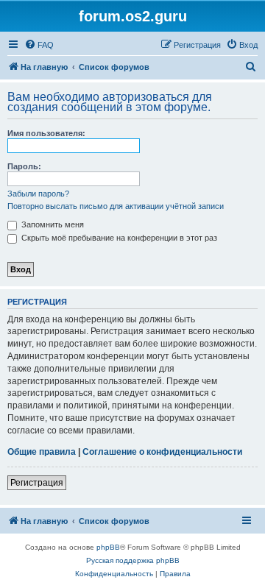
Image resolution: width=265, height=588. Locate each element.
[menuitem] (39, 45)
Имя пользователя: (46, 133)
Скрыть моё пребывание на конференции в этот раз (118, 237)
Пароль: (24, 166)
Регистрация (36, 483)
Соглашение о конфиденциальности (162, 452)
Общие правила (41, 452)
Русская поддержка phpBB (133, 560)
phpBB (108, 547)
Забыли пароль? (38, 193)
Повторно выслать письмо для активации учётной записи (115, 206)
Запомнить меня (51, 224)
